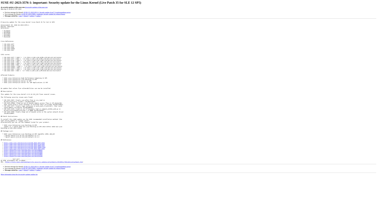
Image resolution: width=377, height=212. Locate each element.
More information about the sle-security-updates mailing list (19, 174)
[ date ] (20, 16)
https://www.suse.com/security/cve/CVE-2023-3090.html (24, 146)
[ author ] (38, 16)
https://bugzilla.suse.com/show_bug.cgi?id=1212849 (23, 153)
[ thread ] (26, 16)
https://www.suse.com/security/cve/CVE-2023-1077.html (24, 143)
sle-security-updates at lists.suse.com (36, 7)
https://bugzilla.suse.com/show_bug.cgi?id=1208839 (23, 150)
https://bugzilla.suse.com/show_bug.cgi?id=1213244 (23, 156)
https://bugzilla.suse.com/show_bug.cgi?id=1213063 (23, 154)
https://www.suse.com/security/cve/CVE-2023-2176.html (24, 144)
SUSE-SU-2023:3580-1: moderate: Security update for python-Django (43, 14)
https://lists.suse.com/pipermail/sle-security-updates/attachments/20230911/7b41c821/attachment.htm (43, 162)
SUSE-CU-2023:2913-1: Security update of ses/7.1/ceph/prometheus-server (47, 12)
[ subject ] (32, 16)
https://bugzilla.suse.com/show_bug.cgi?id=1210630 (23, 151)
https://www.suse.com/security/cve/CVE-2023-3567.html (24, 148)
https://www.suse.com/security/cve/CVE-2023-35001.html (25, 147)
